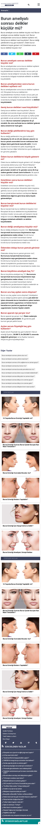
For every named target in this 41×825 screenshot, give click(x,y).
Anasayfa (4, 10)
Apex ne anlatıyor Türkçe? (11, 805)
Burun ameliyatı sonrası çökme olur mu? (14, 355)
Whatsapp (20, 54)
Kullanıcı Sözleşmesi (9, 733)
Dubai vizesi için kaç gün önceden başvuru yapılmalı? (20, 797)
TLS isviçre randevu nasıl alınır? (13, 778)
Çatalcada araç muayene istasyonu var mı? (17, 815)
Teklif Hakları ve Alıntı (9, 736)
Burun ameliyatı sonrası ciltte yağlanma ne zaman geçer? (20, 362)
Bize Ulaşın (6, 739)
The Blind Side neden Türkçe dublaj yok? (16, 786)
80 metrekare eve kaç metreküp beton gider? (17, 775)
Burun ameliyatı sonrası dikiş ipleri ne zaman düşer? (18, 376)
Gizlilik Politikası (8, 731)
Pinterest (35, 54)
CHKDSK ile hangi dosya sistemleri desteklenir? (18, 760)
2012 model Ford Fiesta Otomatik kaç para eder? (19, 783)
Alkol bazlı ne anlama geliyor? (13, 807)
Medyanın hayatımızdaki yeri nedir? (14, 791)
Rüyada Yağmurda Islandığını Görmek (15, 810)
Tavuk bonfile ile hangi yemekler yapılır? (16, 758)
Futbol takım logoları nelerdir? (13, 802)
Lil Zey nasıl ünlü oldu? (10, 755)
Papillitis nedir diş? (9, 812)
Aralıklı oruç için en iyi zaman (12, 789)
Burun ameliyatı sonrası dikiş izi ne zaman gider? (17, 383)
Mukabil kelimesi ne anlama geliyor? (14, 781)
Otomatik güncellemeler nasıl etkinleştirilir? (17, 768)
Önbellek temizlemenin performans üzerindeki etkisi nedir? (20, 772)
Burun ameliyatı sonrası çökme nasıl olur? (15, 359)
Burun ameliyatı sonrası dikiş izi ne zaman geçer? (17, 380)
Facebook (4, 54)
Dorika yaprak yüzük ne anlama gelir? (15, 763)
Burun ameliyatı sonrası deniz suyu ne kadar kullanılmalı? (20, 373)
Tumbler (27, 54)
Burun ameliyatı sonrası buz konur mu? (14, 366)
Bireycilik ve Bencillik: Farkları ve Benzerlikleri (18, 794)
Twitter (12, 54)
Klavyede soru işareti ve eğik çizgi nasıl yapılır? (18, 752)
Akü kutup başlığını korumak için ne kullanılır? (18, 766)
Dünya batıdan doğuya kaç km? (13, 799)
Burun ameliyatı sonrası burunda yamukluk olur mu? (18, 369)
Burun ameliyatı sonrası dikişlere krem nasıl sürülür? (18, 387)
